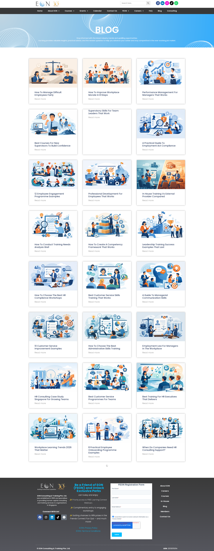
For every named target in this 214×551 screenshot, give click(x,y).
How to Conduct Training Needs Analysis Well (52, 246)
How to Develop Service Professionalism (155, 502)
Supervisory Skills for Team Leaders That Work (103, 112)
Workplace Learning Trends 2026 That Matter (53, 449)
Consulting (172, 11)
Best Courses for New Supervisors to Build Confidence (52, 144)
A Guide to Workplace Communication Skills (47, 502)
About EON (52, 11)
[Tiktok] (172, 3)
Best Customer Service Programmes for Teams (102, 398)
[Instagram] (167, 3)
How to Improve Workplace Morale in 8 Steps (103, 94)
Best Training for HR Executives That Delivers (159, 398)
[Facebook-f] (158, 3)
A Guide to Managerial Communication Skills (155, 296)
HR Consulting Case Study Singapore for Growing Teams (52, 398)
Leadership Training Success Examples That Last (158, 246)
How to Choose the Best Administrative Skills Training (104, 347)
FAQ (150, 11)
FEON (124, 11)
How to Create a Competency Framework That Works (105, 246)
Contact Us (112, 11)
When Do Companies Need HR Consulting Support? (159, 449)
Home (39, 11)
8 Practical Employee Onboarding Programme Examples (102, 450)
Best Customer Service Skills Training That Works (104, 296)
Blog (160, 11)
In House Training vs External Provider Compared (158, 195)
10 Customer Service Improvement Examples (48, 347)
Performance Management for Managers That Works (160, 94)
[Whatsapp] (176, 3)
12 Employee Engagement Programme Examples (49, 195)
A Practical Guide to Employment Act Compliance (159, 144)
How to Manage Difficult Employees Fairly (48, 94)
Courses (68, 11)
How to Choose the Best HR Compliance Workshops (50, 296)
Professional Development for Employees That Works (105, 195)
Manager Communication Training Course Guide (103, 502)
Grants (83, 11)
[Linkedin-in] (162, 3)
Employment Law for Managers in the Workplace (160, 347)
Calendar (97, 11)
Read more (40, 99)
